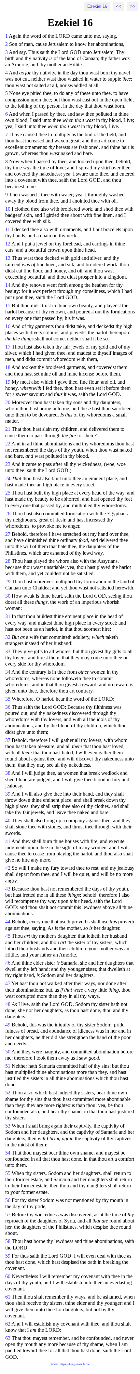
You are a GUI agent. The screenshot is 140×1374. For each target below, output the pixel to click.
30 (7, 596)
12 (7, 243)
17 (7, 347)
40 (7, 820)
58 (7, 1241)
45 (7, 936)
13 (7, 258)
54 (7, 1153)
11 (7, 229)
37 (7, 740)
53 (7, 1126)
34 (7, 672)
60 (7, 1276)
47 (7, 983)
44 (7, 921)
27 (7, 534)
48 (7, 1004)
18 (7, 367)
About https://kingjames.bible (70, 1364)
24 (7, 478)
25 (7, 492)
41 (7, 841)
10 (7, 209)
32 (7, 637)
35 (7, 699)
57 (7, 1214)
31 (7, 616)
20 (7, 402)
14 (7, 285)
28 (7, 561)
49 (7, 1024)
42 (7, 868)
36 (7, 707)
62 (7, 1324)
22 (7, 443)
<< (118, 6)
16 (7, 326)
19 (7, 382)
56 (7, 1200)
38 (7, 773)
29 (7, 581)
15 (7, 305)
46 (7, 963)
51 (7, 1066)
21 (7, 429)
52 (7, 1092)
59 (7, 1256)
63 (7, 1338)
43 (7, 889)
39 (7, 794)
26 (7, 513)
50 (7, 1051)
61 (7, 1297)
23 (7, 464)
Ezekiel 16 (97, 6)
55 (7, 1173)
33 (7, 651)
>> (132, 6)
